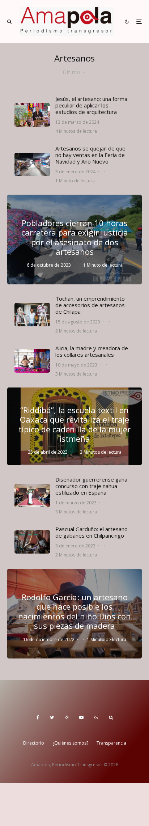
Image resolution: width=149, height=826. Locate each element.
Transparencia (111, 743)
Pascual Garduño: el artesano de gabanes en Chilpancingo (91, 532)
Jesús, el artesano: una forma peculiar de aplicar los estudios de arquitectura (91, 105)
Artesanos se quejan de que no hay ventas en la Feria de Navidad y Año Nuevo (90, 155)
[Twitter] (51, 717)
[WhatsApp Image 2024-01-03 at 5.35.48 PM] (32, 164)
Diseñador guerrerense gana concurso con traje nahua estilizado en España (91, 486)
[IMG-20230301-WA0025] (32, 495)
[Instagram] (66, 717)
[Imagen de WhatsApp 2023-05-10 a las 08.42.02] (32, 360)
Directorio (33, 743)
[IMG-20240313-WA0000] (32, 115)
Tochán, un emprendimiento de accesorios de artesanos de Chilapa (90, 305)
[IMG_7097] (32, 542)
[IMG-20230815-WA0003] (32, 314)
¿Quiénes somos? (70, 743)
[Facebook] (37, 717)
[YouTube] (81, 717)
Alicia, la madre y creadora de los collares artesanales (91, 351)
